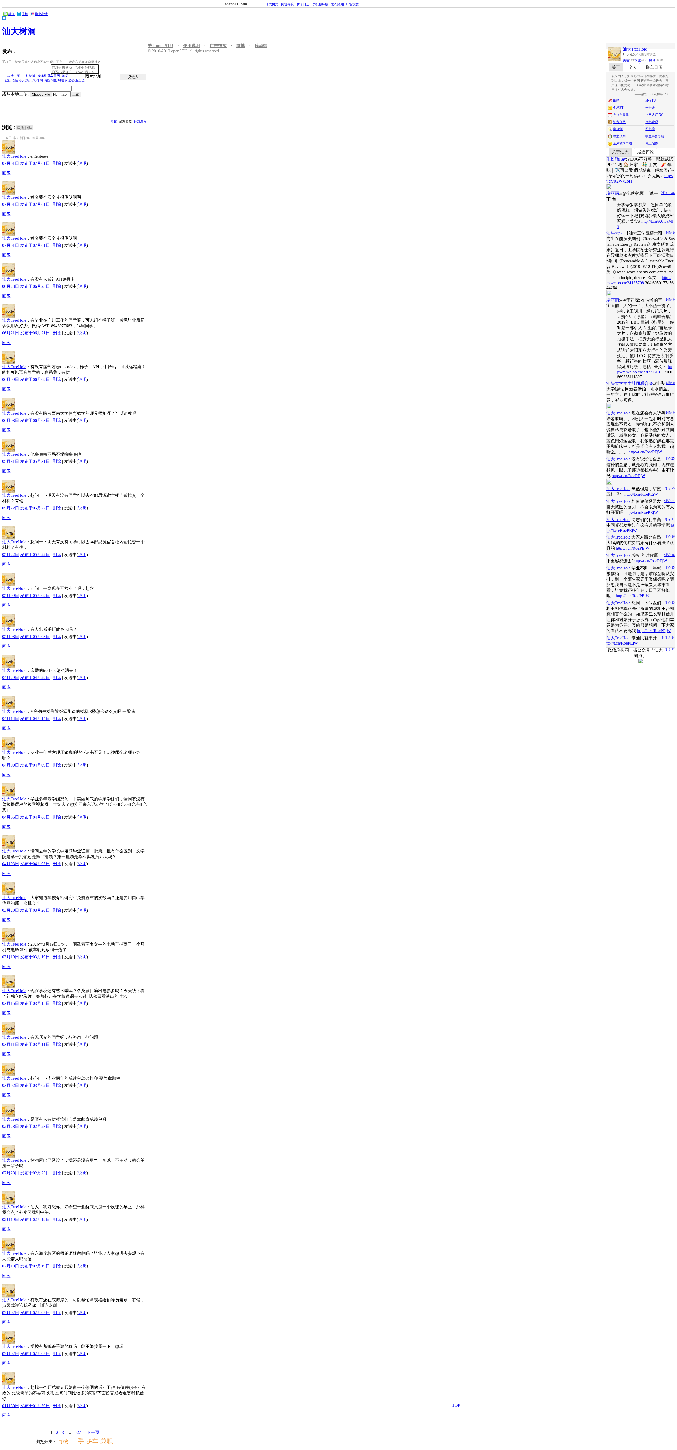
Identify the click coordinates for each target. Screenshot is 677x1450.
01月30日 (10, 1405)
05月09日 (10, 595)
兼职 (106, 1441)
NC (661, 115)
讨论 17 (669, 519)
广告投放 (352, 4)
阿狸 (54, 80)
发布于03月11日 (35, 1044)
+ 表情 (9, 76)
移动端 (261, 45)
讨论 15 (669, 567)
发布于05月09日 (35, 595)
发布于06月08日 (35, 420)
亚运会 (80, 80)
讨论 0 (670, 233)
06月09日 (10, 379)
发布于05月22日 (35, 508)
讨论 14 (669, 637)
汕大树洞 (272, 4)
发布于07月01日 (35, 163)
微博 (652, 60)
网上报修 (651, 143)
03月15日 (10, 1003)
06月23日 (10, 286)
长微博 (29, 76)
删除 (57, 163)
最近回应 (125, 122)
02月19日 (10, 1219)
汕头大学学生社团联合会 (629, 383)
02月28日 (10, 1126)
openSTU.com (236, 4)
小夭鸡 (24, 80)
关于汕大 (620, 152)
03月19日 (10, 957)
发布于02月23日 (35, 1173)
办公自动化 (621, 115)
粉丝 (637, 60)
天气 (32, 80)
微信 (11, 14)
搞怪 (47, 80)
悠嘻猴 (62, 80)
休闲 (39, 80)
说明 (82, 163)
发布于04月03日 (35, 863)
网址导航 (287, 4)
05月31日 (10, 461)
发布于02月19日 (35, 1219)
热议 (114, 122)
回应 (6, 173)
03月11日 (10, 1044)
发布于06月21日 (35, 333)
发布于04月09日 (35, 765)
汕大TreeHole (14, 156)
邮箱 (616, 100)
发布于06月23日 (35, 286)
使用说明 (191, 45)
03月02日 (10, 1085)
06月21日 (10, 333)
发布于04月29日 (35, 677)
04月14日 (10, 718)
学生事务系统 (654, 136)
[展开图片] (636, 186)
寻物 (63, 1441)
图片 (20, 76)
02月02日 (10, 1312)
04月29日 (10, 677)
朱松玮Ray (616, 159)
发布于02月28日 (35, 1126)
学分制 (618, 129)
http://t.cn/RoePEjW (645, 452)
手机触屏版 (320, 4)
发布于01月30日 (35, 1405)
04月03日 (10, 863)
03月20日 (10, 910)
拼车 (92, 1441)
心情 (15, 80)
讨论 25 (669, 458)
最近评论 (645, 152)
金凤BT (618, 108)
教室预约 (619, 136)
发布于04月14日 (35, 718)
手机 (25, 14)
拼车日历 (303, 4)
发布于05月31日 (35, 461)
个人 (633, 67)
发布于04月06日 (35, 817)
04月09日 (10, 765)
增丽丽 (612, 193)
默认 (8, 80)
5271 (79, 1432)
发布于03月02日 (35, 1085)
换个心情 (41, 14)
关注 (626, 60)
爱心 (71, 80)
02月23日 (10, 1173)
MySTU (650, 100)
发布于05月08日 (35, 636)
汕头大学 (614, 233)
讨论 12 (669, 649)
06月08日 (10, 420)
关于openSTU (160, 45)
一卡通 (650, 108)
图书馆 (650, 129)
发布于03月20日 (35, 910)
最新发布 (140, 122)
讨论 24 (669, 501)
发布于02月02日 (35, 1312)
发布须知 (337, 4)
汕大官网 (619, 122)
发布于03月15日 (35, 1003)
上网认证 (651, 115)
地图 (64, 76)
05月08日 (10, 636)
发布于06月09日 (35, 379)
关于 (616, 67)
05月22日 (10, 508)
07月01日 (10, 163)
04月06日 (10, 817)
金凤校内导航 (622, 143)
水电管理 (651, 122)
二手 (77, 1440)
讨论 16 (669, 537)
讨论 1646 (668, 193)
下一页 (93, 1432)
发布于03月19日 (35, 957)
